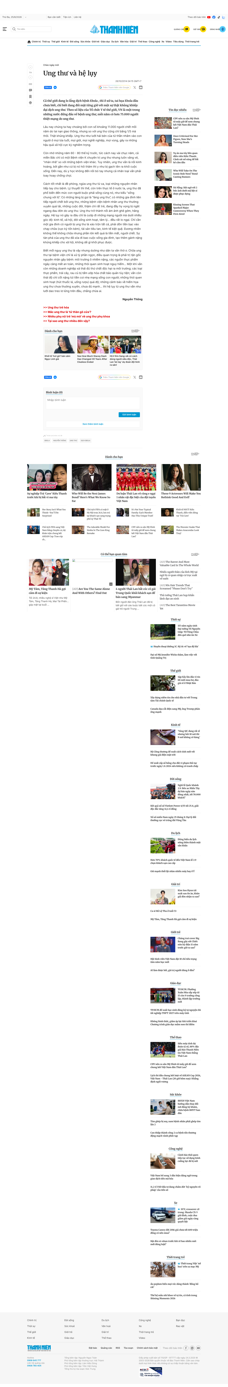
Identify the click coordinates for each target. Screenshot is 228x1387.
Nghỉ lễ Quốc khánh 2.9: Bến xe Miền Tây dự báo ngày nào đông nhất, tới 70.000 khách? (189, 791)
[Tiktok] (219, 17)
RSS (118, 1348)
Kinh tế (65, 41)
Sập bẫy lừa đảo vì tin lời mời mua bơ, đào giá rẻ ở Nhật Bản (189, 680)
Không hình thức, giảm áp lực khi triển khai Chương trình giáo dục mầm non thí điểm (173, 1023)
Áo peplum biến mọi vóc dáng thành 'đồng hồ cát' (174, 1285)
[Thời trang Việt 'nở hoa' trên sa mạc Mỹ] (162, 1269)
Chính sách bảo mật (147, 1348)
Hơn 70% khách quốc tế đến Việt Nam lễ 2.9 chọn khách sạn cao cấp (173, 861)
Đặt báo (93, 1348)
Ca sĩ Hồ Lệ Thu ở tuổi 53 (163, 911)
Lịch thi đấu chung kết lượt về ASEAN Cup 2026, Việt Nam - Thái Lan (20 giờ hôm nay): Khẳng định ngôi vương (175, 1078)
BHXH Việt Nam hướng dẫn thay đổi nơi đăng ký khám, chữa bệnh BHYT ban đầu (189, 1107)
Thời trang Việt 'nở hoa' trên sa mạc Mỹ (189, 1265)
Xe (162, 41)
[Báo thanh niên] (114, 29)
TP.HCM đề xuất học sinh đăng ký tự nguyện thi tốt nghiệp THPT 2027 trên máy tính (175, 1011)
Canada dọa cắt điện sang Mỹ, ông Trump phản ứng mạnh (175, 710)
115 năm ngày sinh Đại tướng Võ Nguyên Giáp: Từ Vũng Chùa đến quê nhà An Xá (189, 630)
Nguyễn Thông (59, 441)
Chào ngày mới (51, 65)
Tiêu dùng (178, 41)
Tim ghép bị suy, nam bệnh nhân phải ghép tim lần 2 (175, 1123)
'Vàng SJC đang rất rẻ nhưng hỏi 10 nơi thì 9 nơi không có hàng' (189, 734)
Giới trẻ (95, 41)
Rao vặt (180, 1326)
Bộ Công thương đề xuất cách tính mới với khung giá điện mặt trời (172, 753)
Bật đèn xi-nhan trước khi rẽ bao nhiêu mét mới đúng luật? (173, 1243)
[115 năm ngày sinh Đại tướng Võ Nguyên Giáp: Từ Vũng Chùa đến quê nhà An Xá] (162, 632)
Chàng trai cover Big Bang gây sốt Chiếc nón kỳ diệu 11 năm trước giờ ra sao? (188, 943)
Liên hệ (77, 17)
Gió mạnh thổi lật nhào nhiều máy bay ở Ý (172, 871)
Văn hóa (124, 41)
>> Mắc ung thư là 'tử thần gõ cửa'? (67, 312)
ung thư (73, 441)
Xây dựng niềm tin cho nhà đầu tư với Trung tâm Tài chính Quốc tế (173, 699)
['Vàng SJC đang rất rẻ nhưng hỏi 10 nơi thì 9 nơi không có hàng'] (162, 737)
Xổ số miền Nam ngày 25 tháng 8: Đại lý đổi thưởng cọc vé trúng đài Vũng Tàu (173, 819)
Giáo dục (105, 41)
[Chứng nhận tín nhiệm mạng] (150, 1372)
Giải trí (133, 41)
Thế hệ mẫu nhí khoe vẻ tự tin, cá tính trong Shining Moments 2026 (173, 1297)
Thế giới (55, 41)
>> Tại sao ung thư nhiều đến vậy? (66, 321)
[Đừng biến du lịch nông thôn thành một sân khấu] (162, 845)
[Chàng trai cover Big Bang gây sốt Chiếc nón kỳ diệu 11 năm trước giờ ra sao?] (162, 944)
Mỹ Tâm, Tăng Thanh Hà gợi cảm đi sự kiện (173, 919)
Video (169, 41)
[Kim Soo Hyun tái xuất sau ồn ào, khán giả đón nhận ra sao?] (162, 896)
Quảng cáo (106, 1348)
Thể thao (142, 41)
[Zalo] (224, 17)
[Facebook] (214, 17)
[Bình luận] (30, 90)
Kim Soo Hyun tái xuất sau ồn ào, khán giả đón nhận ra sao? (188, 893)
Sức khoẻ (69, 1326)
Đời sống (74, 41)
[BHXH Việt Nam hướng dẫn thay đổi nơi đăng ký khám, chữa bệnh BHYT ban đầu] (162, 1107)
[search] (31, 29)
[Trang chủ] (29, 41)
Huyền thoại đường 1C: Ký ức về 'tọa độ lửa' (176, 646)
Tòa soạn (128, 1348)
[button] (30, 67)
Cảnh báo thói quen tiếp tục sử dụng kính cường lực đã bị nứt (189, 1158)
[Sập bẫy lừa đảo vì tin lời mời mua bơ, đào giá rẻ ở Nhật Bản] (162, 683)
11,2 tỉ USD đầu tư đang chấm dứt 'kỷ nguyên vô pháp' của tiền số (175, 1188)
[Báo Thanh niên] (39, 1348)
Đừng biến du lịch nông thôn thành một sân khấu (189, 842)
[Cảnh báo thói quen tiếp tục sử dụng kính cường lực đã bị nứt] (162, 1161)
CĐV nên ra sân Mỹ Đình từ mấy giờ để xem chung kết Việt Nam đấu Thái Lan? (173, 1066)
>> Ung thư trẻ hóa (56, 307)
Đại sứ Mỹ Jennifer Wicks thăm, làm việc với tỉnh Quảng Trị (173, 656)
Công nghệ (154, 41)
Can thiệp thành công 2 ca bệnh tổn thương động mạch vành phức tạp (173, 1134)
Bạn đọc (180, 1320)
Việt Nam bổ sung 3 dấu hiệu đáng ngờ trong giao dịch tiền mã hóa (173, 1177)
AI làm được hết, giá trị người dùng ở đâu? (172, 970)
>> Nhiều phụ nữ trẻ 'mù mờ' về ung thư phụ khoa (76, 316)
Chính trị (36, 41)
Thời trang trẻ (192, 41)
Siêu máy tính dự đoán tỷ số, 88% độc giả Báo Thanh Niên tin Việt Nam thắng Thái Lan (188, 1049)
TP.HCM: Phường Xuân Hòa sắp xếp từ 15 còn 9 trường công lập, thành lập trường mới (189, 995)
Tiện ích (67, 17)
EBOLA (47, 441)
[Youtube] (209, 17)
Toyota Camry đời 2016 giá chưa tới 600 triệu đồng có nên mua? (174, 1231)
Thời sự (46, 41)
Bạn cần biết (54, 17)
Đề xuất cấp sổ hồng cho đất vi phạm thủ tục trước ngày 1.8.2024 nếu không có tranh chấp (174, 765)
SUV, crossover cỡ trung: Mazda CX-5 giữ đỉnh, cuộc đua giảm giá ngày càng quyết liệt (188, 1215)
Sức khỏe (85, 41)
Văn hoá (106, 1326)
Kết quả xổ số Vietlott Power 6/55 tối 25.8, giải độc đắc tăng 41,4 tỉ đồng (174, 807)
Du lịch (114, 41)
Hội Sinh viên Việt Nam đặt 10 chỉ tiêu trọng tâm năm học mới (173, 960)
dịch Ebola (85, 441)
